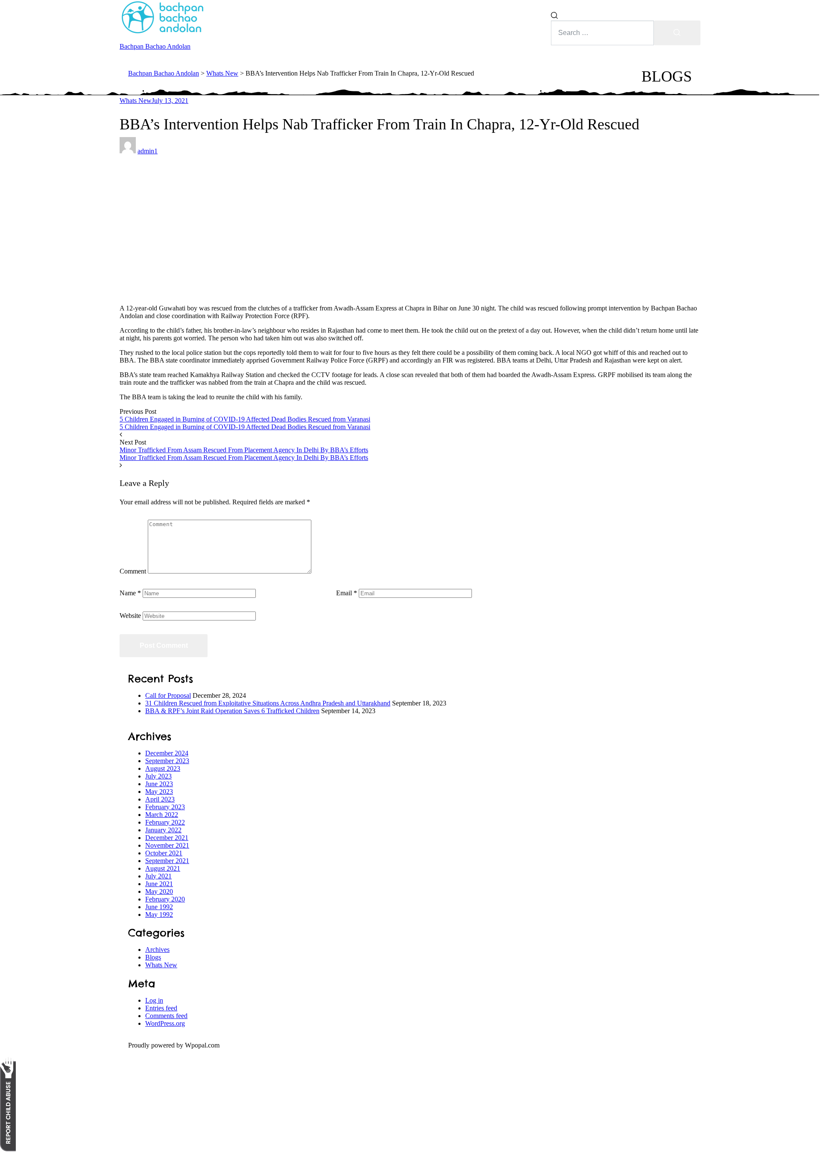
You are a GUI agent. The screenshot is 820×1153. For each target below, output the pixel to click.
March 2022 (161, 814)
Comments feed (166, 1015)
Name (130, 593)
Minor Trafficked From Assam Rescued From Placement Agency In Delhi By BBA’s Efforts (244, 450)
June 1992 (159, 906)
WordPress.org (165, 1023)
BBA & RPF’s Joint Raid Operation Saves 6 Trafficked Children (232, 710)
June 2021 (159, 883)
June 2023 (159, 783)
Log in (154, 1000)
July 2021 (158, 876)
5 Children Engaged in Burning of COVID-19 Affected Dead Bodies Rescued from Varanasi (245, 419)
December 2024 (166, 753)
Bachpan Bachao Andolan (155, 46)
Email (346, 593)
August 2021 (162, 868)
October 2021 (163, 853)
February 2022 (165, 822)
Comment (133, 571)
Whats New (136, 100)
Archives (157, 949)
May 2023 (159, 791)
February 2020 (165, 899)
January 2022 (163, 830)
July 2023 (158, 776)
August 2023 (162, 768)
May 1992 (159, 914)
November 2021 (167, 845)
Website (130, 615)
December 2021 (166, 837)
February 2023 (165, 807)
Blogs (153, 957)
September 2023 (167, 760)
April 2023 (160, 799)
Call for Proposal (168, 695)
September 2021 (167, 860)
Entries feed (161, 1008)
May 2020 (159, 891)
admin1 (148, 151)
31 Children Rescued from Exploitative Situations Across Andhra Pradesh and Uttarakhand (267, 703)
